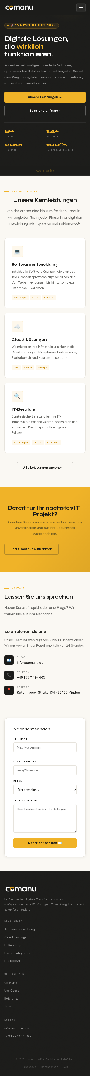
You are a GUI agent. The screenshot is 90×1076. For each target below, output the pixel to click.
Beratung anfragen (45, 111)
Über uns (10, 983)
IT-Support (12, 961)
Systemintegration (17, 953)
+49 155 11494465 (17, 1036)
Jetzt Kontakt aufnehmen (31, 549)
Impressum (29, 1067)
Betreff (19, 780)
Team (8, 1006)
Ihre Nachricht (25, 800)
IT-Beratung (12, 945)
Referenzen (12, 998)
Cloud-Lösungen (16, 937)
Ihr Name (20, 738)
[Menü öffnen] (81, 7)
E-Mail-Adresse (25, 761)
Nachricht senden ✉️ (45, 843)
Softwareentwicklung (19, 929)
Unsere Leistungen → (45, 97)
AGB (65, 1067)
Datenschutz (49, 1067)
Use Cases (11, 991)
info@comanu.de (16, 1028)
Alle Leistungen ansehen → (45, 468)
